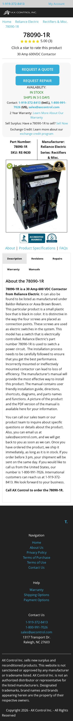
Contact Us (36, 567)
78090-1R (12, 26)
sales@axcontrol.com (44, 107)
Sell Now (62, 123)
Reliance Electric (27, 22)
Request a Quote (37, 69)
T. (66, 521)
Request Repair (37, 80)
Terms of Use (36, 562)
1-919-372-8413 (13, 4)
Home (6, 22)
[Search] (59, 12)
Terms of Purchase (36, 557)
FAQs (63, 248)
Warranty (36, 590)
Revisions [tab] (37, 258)
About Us (36, 547)
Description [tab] (14, 258)
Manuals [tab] (34, 269)
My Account (56, 4)
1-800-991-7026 (37, 627)
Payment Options (36, 600)
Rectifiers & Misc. (55, 22)
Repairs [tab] (57, 258)
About (10, 248)
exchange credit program (36, 134)
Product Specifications (37, 248)
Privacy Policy (37, 552)
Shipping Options (36, 595)
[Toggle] (66, 12)
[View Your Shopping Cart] (67, 4)
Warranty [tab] (13, 269)
